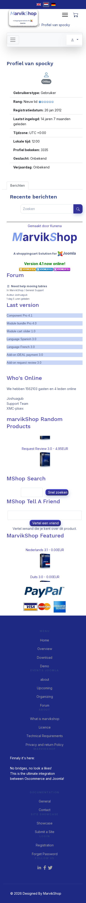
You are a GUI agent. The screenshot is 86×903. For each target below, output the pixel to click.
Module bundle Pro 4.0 (21, 323)
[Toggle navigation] (13, 39)
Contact (44, 810)
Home (44, 640)
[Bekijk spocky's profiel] (46, 74)
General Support (34, 290)
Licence (45, 727)
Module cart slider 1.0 (21, 331)
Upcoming (44, 688)
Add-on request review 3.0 (24, 362)
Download (44, 657)
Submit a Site (44, 832)
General (45, 801)
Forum (44, 705)
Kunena (56, 226)
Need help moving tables (29, 286)
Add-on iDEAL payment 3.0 (25, 355)
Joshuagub (21, 294)
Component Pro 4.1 (19, 315)
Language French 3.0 (21, 347)
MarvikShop (16, 290)
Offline (46, 81)
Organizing (44, 697)
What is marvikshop (44, 719)
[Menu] (65, 15)
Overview (44, 649)
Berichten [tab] (17, 185)
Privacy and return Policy (45, 745)
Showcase (45, 823)
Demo (44, 666)
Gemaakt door (39, 226)
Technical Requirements (44, 736)
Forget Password (45, 854)
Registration (45, 845)
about (44, 679)
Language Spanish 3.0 (21, 339)
